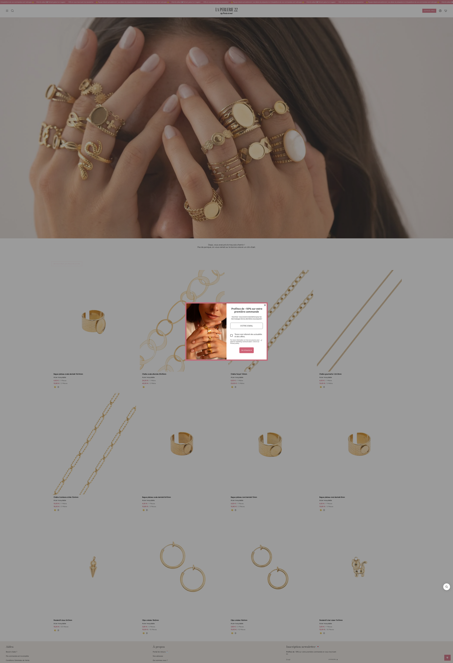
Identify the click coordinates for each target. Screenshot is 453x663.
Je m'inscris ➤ (246, 350)
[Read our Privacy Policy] (261, 340)
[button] (446, 586)
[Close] (265, 305)
